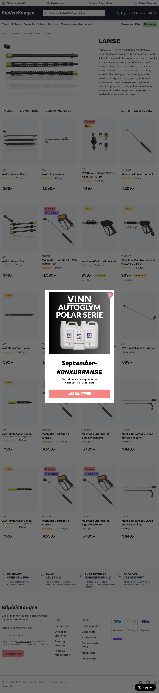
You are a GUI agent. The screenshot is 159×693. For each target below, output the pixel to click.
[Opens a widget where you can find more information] (145, 687)
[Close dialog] (110, 294)
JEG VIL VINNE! (79, 393)
